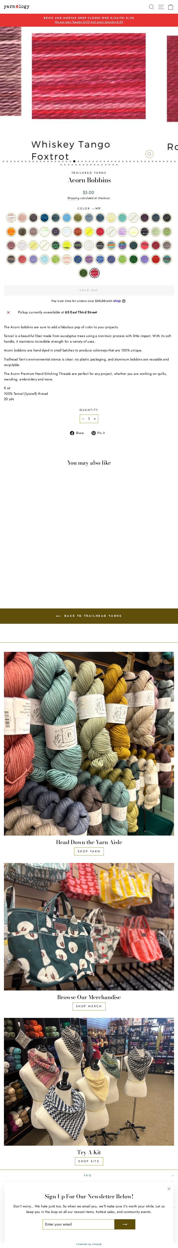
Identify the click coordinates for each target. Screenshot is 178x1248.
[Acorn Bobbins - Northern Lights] (7, 571)
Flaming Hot (78, 231)
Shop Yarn (89, 851)
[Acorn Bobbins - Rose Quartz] (50, 571)
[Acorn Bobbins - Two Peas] (50, 576)
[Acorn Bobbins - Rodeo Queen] (39, 571)
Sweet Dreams (78, 259)
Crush (144, 217)
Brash (78, 217)
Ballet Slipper (22, 217)
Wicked (83, 273)
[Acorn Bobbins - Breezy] (44, 558)
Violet (144, 259)
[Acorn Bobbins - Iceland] (34, 567)
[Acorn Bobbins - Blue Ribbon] (34, 558)
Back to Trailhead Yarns (92, 616)
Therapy (89, 259)
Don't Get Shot (11, 231)
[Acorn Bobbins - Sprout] (12, 576)
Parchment (89, 245)
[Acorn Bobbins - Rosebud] (44, 571)
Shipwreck (11, 259)
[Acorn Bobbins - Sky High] (7, 576)
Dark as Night (167, 217)
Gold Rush (111, 231)
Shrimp (22, 259)
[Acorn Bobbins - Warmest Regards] (60, 576)
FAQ (88, 1175)
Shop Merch (89, 1006)
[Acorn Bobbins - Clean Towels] (66, 558)
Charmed (111, 217)
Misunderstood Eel (55, 245)
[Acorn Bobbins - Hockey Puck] (23, 567)
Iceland (167, 231)
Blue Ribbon (66, 217)
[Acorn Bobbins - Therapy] (28, 576)
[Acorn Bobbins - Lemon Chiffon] (50, 567)
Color (89, 208)
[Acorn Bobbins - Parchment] (12, 571)
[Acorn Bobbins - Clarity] (60, 558)
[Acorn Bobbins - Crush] (7, 563)
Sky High (44, 259)
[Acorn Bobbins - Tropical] (44, 576)
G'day (89, 231)
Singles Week (33, 259)
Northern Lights (78, 245)
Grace (122, 231)
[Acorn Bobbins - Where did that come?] (66, 576)
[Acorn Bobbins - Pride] (23, 571)
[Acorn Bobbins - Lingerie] (55, 567)
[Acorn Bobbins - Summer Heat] (18, 576)
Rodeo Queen (144, 245)
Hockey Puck (144, 231)
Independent (11, 245)
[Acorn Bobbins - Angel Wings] (7, 558)
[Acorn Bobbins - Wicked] (34, 580)
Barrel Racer (33, 217)
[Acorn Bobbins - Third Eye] (34, 576)
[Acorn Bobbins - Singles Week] (66, 571)
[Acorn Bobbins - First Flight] (50, 563)
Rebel (133, 245)
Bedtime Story (44, 217)
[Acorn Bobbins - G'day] (60, 563)
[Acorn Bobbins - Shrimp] (60, 571)
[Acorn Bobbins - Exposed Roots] (34, 563)
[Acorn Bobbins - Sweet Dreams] (23, 576)
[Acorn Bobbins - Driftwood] (28, 563)
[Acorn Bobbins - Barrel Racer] (18, 558)
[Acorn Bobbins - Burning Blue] (50, 558)
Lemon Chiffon (33, 245)
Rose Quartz (167, 245)
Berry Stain (55, 217)
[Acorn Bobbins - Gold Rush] (7, 567)
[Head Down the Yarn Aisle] (89, 744)
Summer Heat (66, 259)
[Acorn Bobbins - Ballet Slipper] (12, 558)
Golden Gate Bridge (100, 231)
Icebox (155, 231)
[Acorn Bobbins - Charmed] (55, 558)
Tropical (122, 259)
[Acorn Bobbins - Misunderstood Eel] (60, 567)
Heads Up (133, 231)
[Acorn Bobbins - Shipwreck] (55, 571)
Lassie (22, 245)
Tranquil (111, 259)
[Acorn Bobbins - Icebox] (28, 567)
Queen (122, 245)
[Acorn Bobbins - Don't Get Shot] (23, 563)
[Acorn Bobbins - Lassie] (44, 567)
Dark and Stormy (155, 217)
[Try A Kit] (89, 1082)
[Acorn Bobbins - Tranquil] (39, 576)
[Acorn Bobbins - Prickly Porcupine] (18, 571)
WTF (94, 273)
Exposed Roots (33, 231)
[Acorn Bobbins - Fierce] (44, 563)
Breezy (89, 217)
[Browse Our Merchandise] (89, 927)
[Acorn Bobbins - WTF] (39, 580)
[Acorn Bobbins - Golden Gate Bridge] (66, 563)
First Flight (66, 231)
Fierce (55, 231)
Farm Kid (44, 231)
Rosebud (155, 245)
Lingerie (44, 245)
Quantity (88, 410)
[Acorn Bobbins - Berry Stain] (28, 558)
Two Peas (133, 259)
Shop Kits (88, 1161)
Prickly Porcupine (100, 245)
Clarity (122, 217)
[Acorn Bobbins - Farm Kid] (39, 563)
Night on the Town (66, 245)
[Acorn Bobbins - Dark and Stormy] (12, 563)
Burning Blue (100, 217)
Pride (111, 245)
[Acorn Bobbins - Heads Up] (18, 567)
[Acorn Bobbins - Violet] (55, 576)
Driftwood (22, 231)
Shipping (73, 198)
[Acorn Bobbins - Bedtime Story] (23, 558)
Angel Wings (11, 217)
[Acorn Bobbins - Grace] (12, 567)
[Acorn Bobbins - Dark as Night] (18, 563)
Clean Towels (133, 217)
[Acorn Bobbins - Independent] (39, 567)
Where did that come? (167, 259)
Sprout (55, 259)
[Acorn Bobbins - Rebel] (34, 571)
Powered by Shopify (89, 1244)
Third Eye (100, 259)
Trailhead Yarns (89, 173)
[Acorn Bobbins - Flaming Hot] (55, 563)
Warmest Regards (155, 259)
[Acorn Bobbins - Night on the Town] (66, 567)
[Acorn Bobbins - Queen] (28, 571)
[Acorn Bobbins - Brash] (39, 558)
